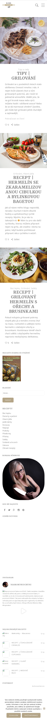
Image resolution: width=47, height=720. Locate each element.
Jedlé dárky (7, 422)
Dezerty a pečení (10, 416)
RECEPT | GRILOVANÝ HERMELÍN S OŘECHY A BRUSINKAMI (23, 302)
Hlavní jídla (28, 173)
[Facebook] (5, 510)
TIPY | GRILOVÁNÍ (24, 76)
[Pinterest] (23, 510)
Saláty (34, 288)
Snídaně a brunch (10, 442)
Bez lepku (15, 288)
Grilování (17, 173)
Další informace (31, 715)
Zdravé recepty (9, 448)
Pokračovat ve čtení (14, 118)
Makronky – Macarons (21, 633)
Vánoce (6, 445)
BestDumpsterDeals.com (38, 686)
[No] (44, 708)
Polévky (6, 430)
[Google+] (14, 510)
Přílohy (6, 436)
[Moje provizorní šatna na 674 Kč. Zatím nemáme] (23, 611)
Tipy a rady (23, 69)
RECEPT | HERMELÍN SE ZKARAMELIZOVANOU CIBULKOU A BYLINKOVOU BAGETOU (23, 189)
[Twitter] (9, 510)
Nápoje (6, 428)
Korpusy (6, 425)
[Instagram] (19, 510)
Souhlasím (13, 715)
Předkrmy (7, 433)
